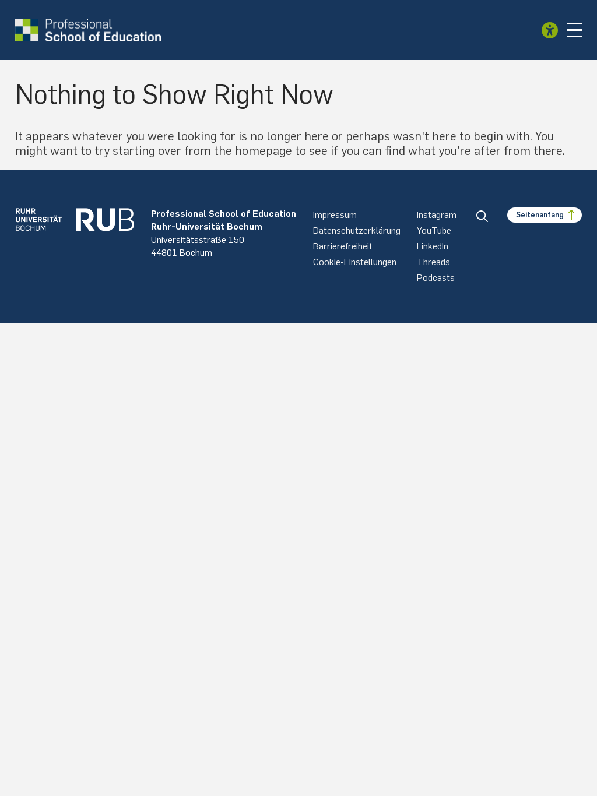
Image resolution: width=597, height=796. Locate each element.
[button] (574, 30)
